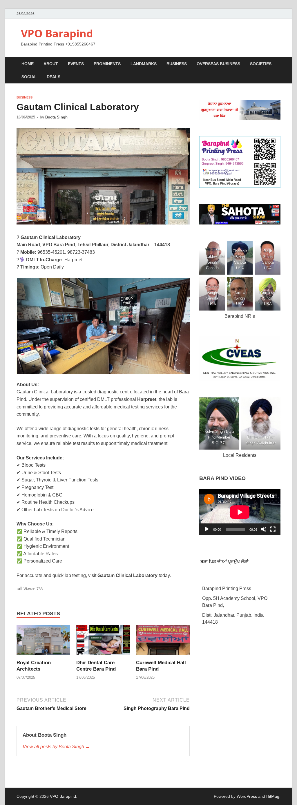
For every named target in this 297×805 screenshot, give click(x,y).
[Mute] (264, 529)
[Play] (207, 529)
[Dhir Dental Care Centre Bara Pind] (103, 641)
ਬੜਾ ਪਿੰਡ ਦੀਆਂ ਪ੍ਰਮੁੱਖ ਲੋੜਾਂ (224, 561)
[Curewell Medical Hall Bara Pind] (163, 641)
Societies (260, 63)
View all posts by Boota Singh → (56, 746)
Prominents (107, 63)
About (51, 63)
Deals (53, 76)
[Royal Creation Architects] (43, 641)
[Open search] (277, 64)
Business (176, 63)
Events (76, 63)
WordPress (247, 796)
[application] (239, 512)
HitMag (272, 796)
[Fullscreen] (273, 529)
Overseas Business (218, 63)
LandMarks (144, 63)
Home (27, 63)
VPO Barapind (57, 33)
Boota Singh (56, 117)
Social (29, 76)
